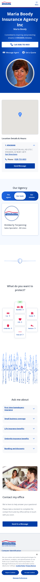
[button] (20, 114)
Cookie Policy (20, 566)
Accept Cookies (30, 572)
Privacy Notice (31, 566)
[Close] (37, 554)
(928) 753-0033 (20, 159)
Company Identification (11, 550)
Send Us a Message (20, 524)
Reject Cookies (10, 572)
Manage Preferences (20, 578)
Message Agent (12, 52)
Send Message (20, 166)
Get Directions (11, 154)
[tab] (8, 196)
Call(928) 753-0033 (22, 44)
